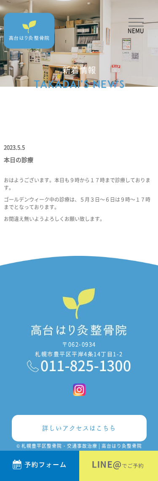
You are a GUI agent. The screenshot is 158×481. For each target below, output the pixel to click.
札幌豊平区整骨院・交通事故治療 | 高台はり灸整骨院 (81, 445)
